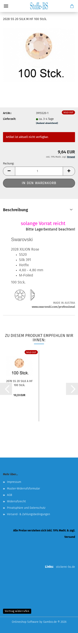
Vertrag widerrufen (17, 611)
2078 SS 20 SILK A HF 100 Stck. (19, 382)
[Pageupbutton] (67, 627)
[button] (9, 171)
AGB (9, 495)
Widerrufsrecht (16, 501)
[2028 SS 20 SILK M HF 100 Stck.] (39, 55)
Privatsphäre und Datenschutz (26, 508)
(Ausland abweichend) (47, 123)
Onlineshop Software (25, 622)
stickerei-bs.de (65, 567)
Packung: (8, 163)
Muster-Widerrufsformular (23, 488)
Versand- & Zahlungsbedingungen (28, 514)
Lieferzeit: (9, 119)
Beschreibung (15, 209)
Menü (6, 6)
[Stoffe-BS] (39, 6)
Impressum (14, 482)
